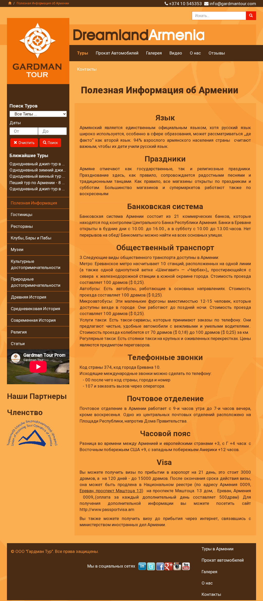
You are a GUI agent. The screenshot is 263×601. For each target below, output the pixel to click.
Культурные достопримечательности (35, 264)
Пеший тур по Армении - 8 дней (41, 182)
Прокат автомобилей (223, 560)
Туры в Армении (217, 548)
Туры (82, 53)
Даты (15, 122)
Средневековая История (35, 308)
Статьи (18, 343)
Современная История (33, 320)
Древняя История (28, 297)
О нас (195, 53)
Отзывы (217, 53)
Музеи (17, 249)
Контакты (87, 69)
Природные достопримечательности (35, 282)
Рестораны (22, 226)
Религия (19, 332)
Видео (176, 53)
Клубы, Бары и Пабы (31, 237)
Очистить (26, 143)
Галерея (154, 53)
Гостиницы (21, 214)
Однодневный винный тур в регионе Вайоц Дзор (58, 176)
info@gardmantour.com (233, 3)
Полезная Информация (34, 202)
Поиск (53, 143)
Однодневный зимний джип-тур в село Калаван (57, 170)
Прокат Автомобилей (117, 53)
